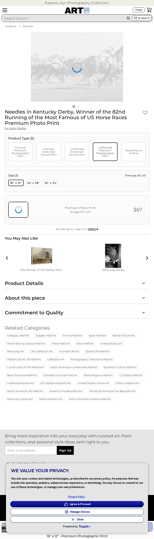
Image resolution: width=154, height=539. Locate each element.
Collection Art (55, 359)
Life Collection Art (41, 351)
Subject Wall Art (46, 335)
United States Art (111, 343)
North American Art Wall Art (25, 391)
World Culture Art (123, 335)
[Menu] (5, 10)
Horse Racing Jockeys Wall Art (26, 343)
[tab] (20, 151)
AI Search (144, 17)
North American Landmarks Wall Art (73, 367)
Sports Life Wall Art (97, 351)
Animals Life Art (69, 351)
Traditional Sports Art (20, 383)
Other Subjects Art (128, 383)
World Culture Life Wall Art (24, 359)
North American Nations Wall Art (90, 399)
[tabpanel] (77, 197)
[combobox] (63, 18)
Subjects (10, 26)
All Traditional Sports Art (56, 383)
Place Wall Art (85, 343)
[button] (77, 3)
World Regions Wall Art (98, 375)
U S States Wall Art (130, 375)
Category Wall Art (18, 335)
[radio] (16, 183)
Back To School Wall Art (22, 375)
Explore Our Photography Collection (77, 3)
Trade (138, 9)
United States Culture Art (93, 383)
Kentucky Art (15, 351)
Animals (28, 26)
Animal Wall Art (72, 335)
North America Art (51, 399)
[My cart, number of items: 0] (149, 10)
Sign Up (65, 450)
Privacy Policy (76, 496)
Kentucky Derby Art (20, 399)
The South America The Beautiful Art (112, 391)
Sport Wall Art (97, 335)
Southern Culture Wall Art (120, 367)
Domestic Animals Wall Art (60, 375)
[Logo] (77, 10)
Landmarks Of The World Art (25, 367)
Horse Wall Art (61, 343)
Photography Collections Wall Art (92, 359)
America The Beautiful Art (65, 391)
